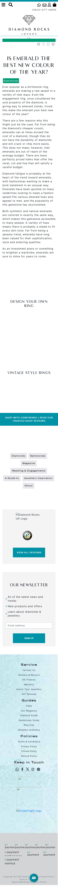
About (28, 486)
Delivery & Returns (29, 675)
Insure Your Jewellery (29, 689)
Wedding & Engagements (28, 471)
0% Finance (29, 679)
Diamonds (18, 456)
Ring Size (29, 725)
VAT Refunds (29, 694)
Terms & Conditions (29, 741)
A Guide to (12, 478)
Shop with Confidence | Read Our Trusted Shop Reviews (29, 419)
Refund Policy (29, 756)
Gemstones (11, 80)
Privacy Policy (29, 746)
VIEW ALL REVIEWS (29, 552)
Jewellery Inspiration (38, 478)
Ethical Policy (29, 751)
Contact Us (29, 670)
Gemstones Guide (29, 720)
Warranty (29, 684)
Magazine (28, 463)
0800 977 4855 (44, 10)
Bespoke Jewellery (29, 729)
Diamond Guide (29, 715)
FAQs (29, 706)
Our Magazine (29, 710)
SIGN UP (29, 638)
